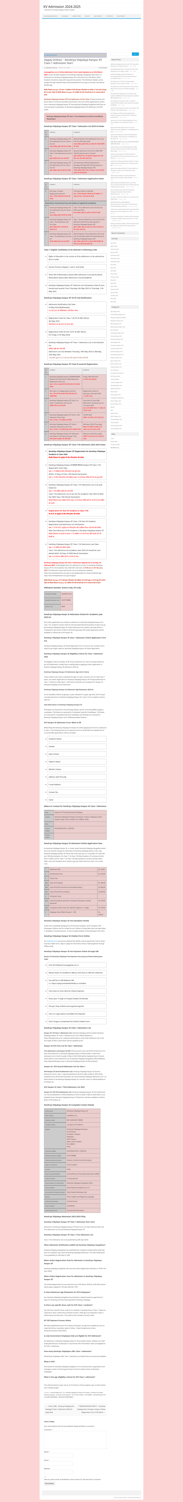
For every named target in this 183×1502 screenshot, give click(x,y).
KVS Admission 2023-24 (50, 16)
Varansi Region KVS (116, 428)
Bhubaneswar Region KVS (118, 327)
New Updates (98, 16)
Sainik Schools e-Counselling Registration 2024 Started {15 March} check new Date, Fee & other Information (124, 149)
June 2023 (113, 264)
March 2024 (114, 246)
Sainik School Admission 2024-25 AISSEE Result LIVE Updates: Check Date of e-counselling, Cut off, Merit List (124, 137)
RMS (112, 410)
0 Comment (103, 68)
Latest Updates (115, 379)
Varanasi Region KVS (116, 425)
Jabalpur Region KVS (116, 358)
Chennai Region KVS (116, 336)
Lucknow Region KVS (56, 1392)
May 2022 (113, 280)
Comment (48, 1430)
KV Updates (109, 16)
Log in (112, 438)
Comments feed (115, 444)
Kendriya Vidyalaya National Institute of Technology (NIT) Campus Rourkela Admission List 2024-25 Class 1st (124, 76)
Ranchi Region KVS (116, 404)
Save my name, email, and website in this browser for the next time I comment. (72, 1479)
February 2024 (115, 249)
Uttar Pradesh (114, 422)
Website (47, 1469)
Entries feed (114, 441)
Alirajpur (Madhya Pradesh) (118, 317)
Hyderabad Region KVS (117, 354)
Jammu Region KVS (116, 364)
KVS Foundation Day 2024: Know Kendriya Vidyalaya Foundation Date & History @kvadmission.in (122, 192)
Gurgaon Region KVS (116, 348)
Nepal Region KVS (116, 388)
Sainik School (76, 16)
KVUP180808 (88, 1395)
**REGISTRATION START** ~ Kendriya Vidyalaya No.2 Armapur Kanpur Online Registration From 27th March (91, 1409)
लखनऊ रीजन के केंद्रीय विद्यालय (66, 1397)
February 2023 (115, 277)
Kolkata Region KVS (116, 367)
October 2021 (114, 295)
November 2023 (115, 258)
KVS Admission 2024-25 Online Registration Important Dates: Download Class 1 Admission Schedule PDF (124, 115)
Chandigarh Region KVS (117, 333)
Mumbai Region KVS (116, 385)
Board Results (114, 330)
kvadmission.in (52, 941)
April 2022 (113, 283)
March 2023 (114, 274)
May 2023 (113, 268)
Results (87, 16)
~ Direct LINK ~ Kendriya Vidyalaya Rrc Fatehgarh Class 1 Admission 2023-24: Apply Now (60, 1409)
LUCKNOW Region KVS (99, 1395)
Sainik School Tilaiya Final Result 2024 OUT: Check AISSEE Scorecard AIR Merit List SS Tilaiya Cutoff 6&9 (124, 163)
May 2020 (113, 298)
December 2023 (115, 255)
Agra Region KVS (115, 311)
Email (46, 1460)
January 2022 (114, 292)
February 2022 (115, 289)
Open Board (114, 391)
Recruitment (121, 16)
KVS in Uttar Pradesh (77, 1395)
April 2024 (113, 243)
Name (47, 1452)
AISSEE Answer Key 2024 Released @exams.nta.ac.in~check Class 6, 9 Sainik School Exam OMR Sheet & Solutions (124, 204)
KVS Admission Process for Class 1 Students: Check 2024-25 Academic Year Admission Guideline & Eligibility (125, 103)
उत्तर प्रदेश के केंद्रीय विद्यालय (51, 1397)
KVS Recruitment (115, 376)
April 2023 (113, 271)
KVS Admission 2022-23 (117, 373)
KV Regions (65, 16)
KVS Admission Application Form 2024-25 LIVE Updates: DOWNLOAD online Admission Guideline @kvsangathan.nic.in (125, 96)
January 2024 (114, 252)
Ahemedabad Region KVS (118, 314)
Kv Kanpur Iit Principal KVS (63, 1395)
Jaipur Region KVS (116, 361)
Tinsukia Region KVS (116, 419)
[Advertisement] (91, 34)
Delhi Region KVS (115, 342)
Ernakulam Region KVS (117, 345)
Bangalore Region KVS (117, 321)
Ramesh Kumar (51, 68)
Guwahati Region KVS (117, 351)
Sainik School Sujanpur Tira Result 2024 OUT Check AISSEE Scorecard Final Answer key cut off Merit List (124, 156)
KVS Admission (115, 370)
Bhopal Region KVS (116, 324)
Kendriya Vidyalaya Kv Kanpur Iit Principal (77, 1392)
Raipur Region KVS (116, 401)
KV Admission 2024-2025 (62, 6)
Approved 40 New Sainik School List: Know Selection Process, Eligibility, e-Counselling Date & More (124, 129)
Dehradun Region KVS (117, 339)
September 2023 (115, 261)
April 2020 (113, 302)
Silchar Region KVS (116, 416)
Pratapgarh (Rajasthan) (117, 398)
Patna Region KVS (116, 395)
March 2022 (114, 286)
